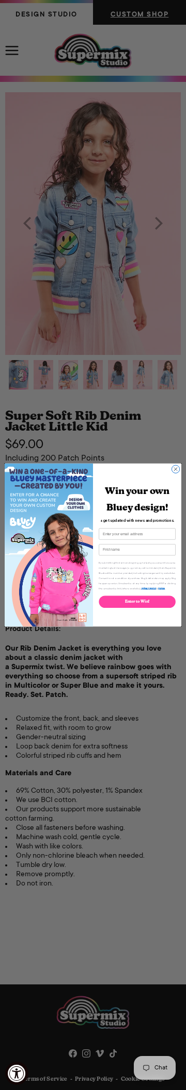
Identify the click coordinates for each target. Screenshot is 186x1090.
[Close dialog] (175, 469)
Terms (161, 588)
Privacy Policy (148, 588)
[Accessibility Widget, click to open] (16, 1073)
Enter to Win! (137, 602)
